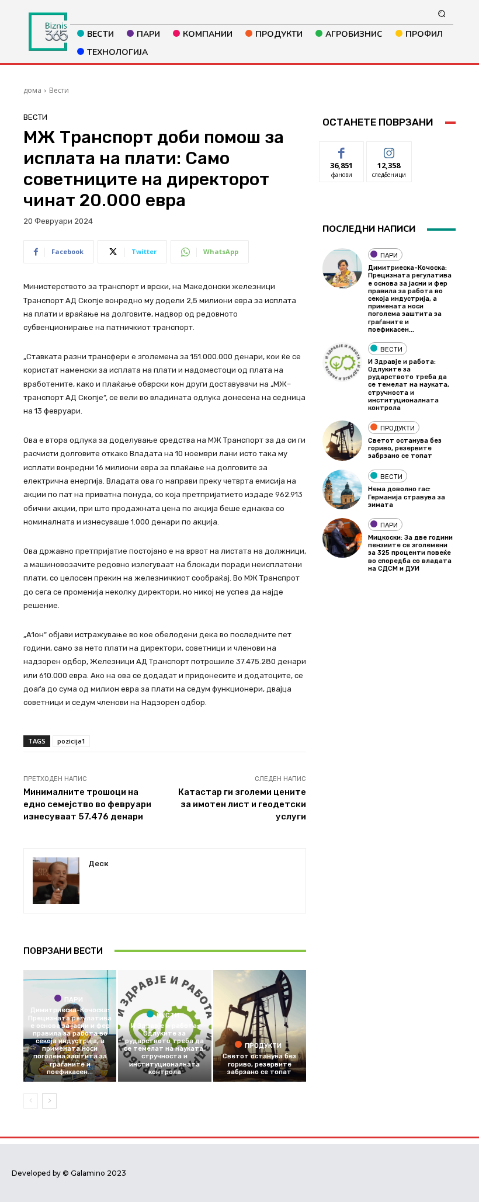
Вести (59, 90)
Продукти (263, 1045)
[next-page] (49, 1101)
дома (32, 90)
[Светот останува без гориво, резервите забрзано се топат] (259, 1026)
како (342, 150)
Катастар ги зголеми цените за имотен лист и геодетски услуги (242, 804)
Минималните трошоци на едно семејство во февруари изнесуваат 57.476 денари (87, 804)
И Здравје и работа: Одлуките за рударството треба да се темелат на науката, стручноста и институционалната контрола (164, 1049)
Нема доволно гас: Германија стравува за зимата (406, 496)
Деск (98, 863)
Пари (73, 999)
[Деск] (56, 880)
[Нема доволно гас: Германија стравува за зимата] (342, 489)
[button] (442, 13)
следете (389, 150)
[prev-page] (30, 1101)
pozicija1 (71, 741)
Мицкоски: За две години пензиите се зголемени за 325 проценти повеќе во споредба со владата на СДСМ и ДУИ (410, 553)
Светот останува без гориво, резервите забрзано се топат (259, 1063)
